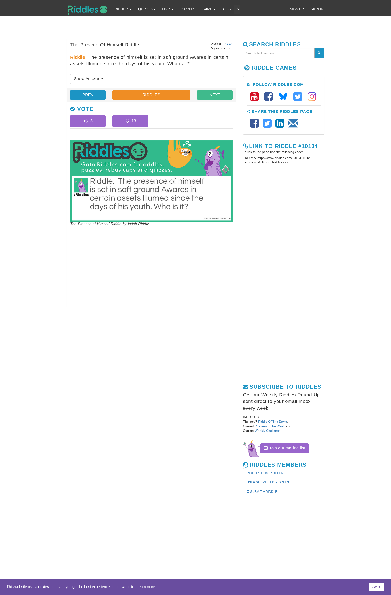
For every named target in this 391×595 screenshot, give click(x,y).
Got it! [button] (376, 587)
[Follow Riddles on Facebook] (270, 96)
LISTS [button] (166, 9)
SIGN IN (317, 9)
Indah (228, 43)
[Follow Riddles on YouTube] (256, 96)
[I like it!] (86, 121)
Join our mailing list (286, 448)
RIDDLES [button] (121, 9)
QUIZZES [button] (145, 9)
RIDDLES (151, 95)
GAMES (208, 9)
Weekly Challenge (268, 430)
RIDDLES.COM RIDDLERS (266, 473)
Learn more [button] (146, 587)
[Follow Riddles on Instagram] (312, 96)
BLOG (226, 9)
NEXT (215, 95)
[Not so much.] (127, 121)
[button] (237, 9)
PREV (88, 95)
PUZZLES (188, 9)
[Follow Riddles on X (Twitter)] (299, 96)
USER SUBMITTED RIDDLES (268, 482)
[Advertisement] (176, 28)
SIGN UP (297, 9)
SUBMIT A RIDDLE (263, 491)
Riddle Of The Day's (272, 421)
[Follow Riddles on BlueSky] (284, 96)
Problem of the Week (270, 426)
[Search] (319, 53)
